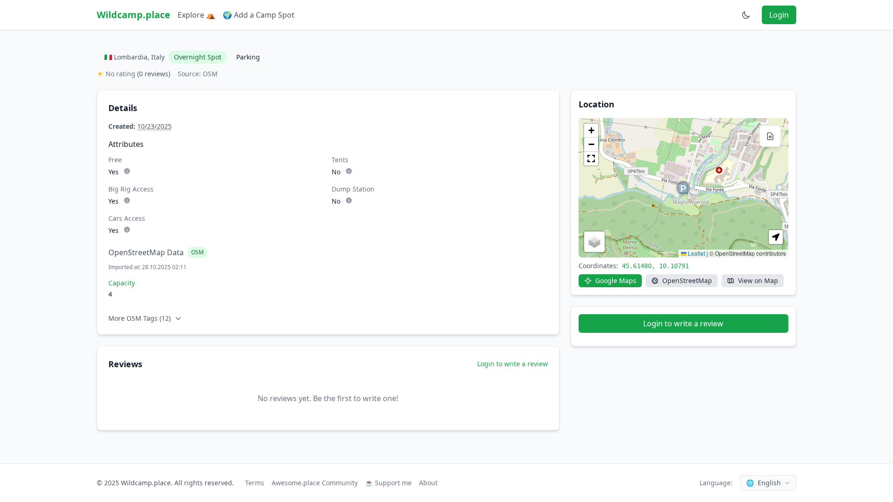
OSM (197, 252)
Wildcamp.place (133, 14)
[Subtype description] (127, 171)
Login (779, 15)
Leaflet (695, 253)
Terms (254, 482)
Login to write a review (512, 363)
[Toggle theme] (746, 15)
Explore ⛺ (196, 15)
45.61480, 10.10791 (655, 266)
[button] (683, 188)
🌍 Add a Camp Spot (258, 15)
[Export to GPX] (770, 136)
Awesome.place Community (315, 482)
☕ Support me (388, 482)
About (428, 482)
